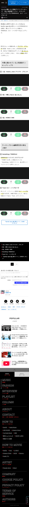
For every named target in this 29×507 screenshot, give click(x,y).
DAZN (15, 453)
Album (15, 468)
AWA (15, 433)
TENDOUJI (3, 309)
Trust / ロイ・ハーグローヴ (9, 254)
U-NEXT (16, 450)
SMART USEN (19, 436)
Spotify (5, 427)
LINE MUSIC (6, 430)
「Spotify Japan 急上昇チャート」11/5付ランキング (14, 222)
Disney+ (21, 453)
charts (9, 306)
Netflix (5, 450)
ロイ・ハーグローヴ (12, 309)
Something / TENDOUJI (8, 251)
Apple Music (13, 427)
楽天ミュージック (8, 436)
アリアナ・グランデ (21, 306)
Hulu (10, 450)
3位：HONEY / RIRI (7, 249)
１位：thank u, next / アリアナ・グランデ (12, 244)
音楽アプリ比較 (7, 438)
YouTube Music (7, 433)
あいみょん (3, 306)
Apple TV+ (6, 456)
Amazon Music (16, 430)
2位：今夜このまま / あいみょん (10, 247)
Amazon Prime (7, 453)
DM (2, 20)
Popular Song (7, 468)
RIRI (14, 306)
